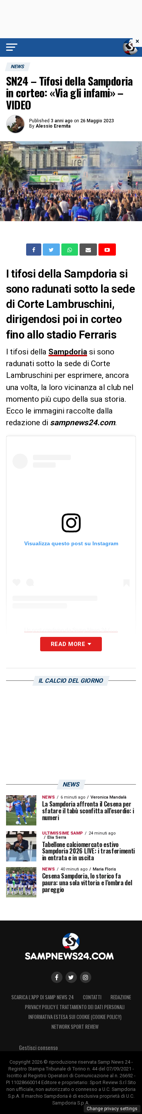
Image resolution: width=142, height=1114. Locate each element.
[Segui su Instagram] (85, 977)
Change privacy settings (112, 1108)
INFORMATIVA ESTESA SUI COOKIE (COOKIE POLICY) (75, 1016)
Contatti (92, 997)
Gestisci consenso (38, 1048)
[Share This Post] (70, 249)
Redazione (121, 997)
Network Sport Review (74, 1026)
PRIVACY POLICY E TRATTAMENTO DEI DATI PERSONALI (75, 1007)
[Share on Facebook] (34, 249)
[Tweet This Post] (52, 249)
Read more (68, 644)
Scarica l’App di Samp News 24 (42, 997)
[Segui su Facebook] (56, 977)
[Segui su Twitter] (71, 977)
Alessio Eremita (53, 126)
